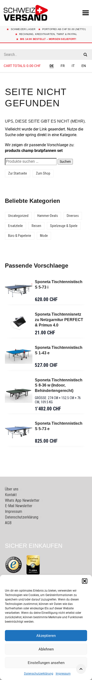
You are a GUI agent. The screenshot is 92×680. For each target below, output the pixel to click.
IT (73, 66)
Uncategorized (18, 216)
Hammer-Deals (47, 216)
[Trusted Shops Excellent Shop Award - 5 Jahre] (33, 564)
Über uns (11, 489)
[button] (84, 581)
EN (83, 66)
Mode (44, 236)
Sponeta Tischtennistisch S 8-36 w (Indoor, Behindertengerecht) (58, 385)
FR (63, 66)
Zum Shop (43, 173)
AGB (8, 522)
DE (52, 66)
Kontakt (11, 494)
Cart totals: (22, 66)
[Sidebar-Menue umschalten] (46, 72)
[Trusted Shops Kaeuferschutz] (13, 564)
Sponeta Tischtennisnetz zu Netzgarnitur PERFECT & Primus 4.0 (59, 319)
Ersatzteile (15, 226)
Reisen (36, 226)
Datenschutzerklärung (38, 673)
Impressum (63, 673)
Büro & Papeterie (19, 236)
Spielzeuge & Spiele (64, 226)
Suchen (65, 161)
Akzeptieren (46, 635)
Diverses (73, 216)
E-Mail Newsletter (18, 505)
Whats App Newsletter (22, 500)
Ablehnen (46, 649)
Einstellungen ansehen (46, 663)
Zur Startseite (17, 173)
